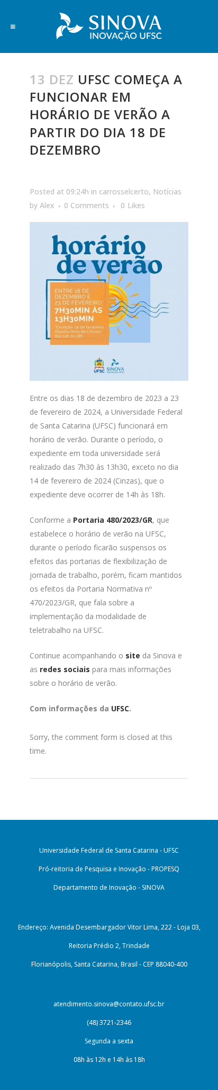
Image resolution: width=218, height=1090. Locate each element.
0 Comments (86, 205)
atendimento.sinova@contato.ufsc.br (109, 1003)
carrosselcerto (124, 191)
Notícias (167, 191)
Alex (47, 205)
